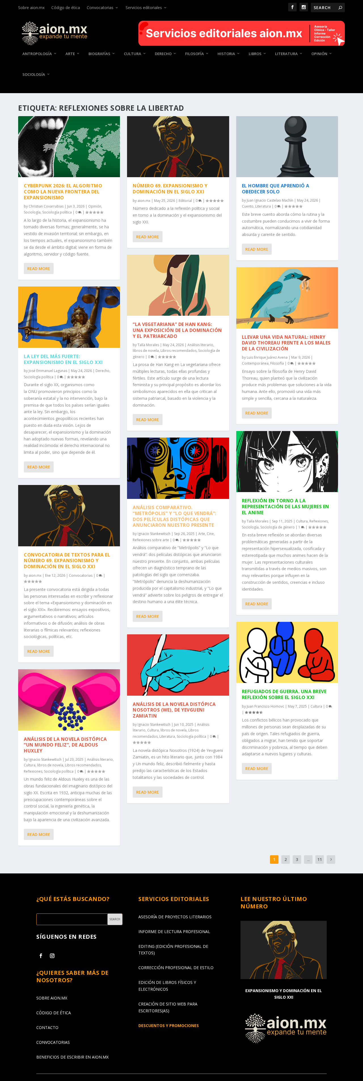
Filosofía (194, 53)
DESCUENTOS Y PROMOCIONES (168, 1025)
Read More (38, 268)
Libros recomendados (83, 765)
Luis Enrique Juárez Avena (267, 357)
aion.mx (35, 575)
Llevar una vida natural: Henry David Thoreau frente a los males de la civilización (286, 343)
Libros (255, 53)
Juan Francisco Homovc (265, 706)
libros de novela (50, 765)
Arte (70, 53)
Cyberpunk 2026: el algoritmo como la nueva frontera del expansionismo (63, 192)
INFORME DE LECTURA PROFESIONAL (174, 931)
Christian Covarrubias (46, 206)
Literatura (286, 53)
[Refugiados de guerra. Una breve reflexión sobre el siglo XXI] (287, 652)
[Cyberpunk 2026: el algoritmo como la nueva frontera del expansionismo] (69, 146)
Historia (226, 53)
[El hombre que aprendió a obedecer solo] (287, 146)
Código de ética (65, 7)
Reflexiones (33, 771)
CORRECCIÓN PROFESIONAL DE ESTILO (176, 967)
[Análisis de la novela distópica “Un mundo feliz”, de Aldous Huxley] (69, 699)
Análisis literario (100, 759)
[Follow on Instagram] (52, 955)
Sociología (33, 74)
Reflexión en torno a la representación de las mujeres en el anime (285, 506)
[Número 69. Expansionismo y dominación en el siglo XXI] (178, 146)
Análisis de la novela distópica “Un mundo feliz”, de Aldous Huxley (65, 745)
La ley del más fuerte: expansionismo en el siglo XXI (63, 359)
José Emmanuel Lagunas (48, 370)
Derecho (163, 53)
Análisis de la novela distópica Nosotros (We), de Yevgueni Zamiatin (174, 710)
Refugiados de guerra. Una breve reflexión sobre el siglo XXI (284, 694)
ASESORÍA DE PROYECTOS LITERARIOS (175, 916)
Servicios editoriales (144, 7)
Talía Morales (148, 344)
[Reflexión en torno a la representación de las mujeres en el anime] (287, 461)
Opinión (319, 53)
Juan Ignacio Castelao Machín (270, 200)
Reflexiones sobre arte (151, 540)
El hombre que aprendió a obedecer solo (275, 189)
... (308, 859)
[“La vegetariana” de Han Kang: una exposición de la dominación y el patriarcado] (178, 285)
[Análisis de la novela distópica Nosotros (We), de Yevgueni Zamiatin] (178, 664)
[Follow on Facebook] (40, 955)
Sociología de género (277, 527)
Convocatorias (100, 7)
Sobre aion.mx (31, 7)
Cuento (248, 206)
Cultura (132, 53)
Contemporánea (255, 363)
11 (319, 859)
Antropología (37, 53)
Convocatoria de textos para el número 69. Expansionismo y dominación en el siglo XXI (67, 561)
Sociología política (57, 212)
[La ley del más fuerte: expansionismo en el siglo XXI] (69, 317)
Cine (210, 533)
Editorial (185, 200)
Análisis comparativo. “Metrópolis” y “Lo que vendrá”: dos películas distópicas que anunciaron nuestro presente (174, 516)
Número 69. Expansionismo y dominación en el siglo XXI (170, 189)
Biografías (99, 53)
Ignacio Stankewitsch (45, 759)
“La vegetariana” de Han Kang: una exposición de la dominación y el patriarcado (177, 330)
